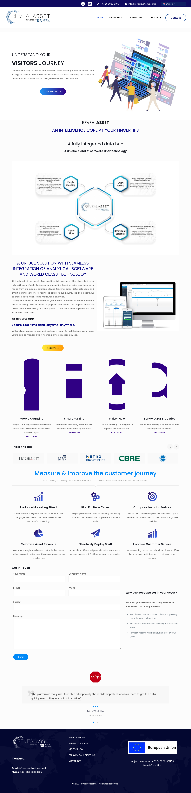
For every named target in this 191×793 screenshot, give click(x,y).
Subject (17, 602)
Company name (77, 573)
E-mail (16, 587)
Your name (19, 573)
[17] (129, 458)
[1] (163, 458)
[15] (62, 458)
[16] (95, 458)
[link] (152, 747)
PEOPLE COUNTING (78, 743)
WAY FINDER (75, 761)
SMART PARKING (77, 737)
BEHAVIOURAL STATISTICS (82, 755)
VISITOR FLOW (76, 749)
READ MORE (31, 436)
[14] (28, 458)
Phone (72, 587)
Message (18, 616)
